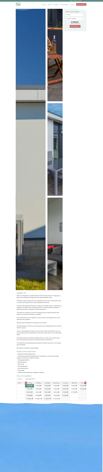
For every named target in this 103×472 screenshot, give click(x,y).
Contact (72, 4)
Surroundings (64, 4)
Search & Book (81, 4)
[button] (84, 1)
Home (44, 4)
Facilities (56, 4)
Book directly (74, 26)
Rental (49, 4)
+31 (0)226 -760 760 (77, 1)
